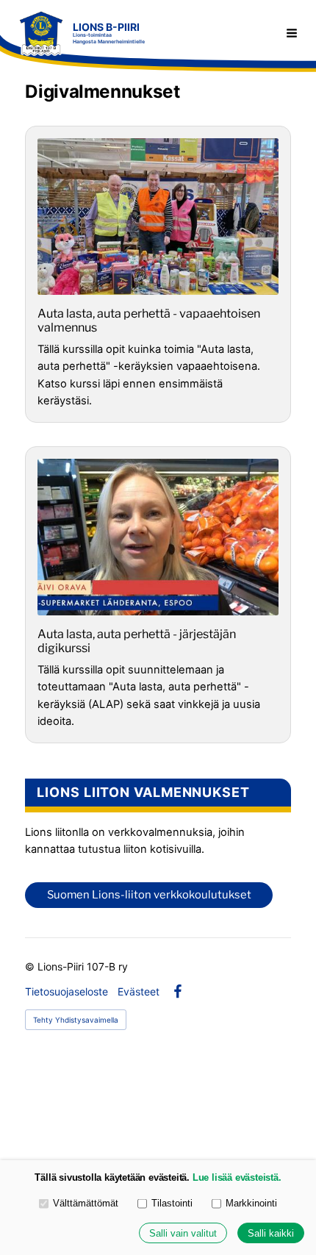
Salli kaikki (271, 1233)
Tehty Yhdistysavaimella (75, 1019)
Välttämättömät (85, 1203)
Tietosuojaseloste (66, 992)
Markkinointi (251, 1203)
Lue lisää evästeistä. (237, 1177)
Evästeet (138, 992)
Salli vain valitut (183, 1233)
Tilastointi (172, 1203)
